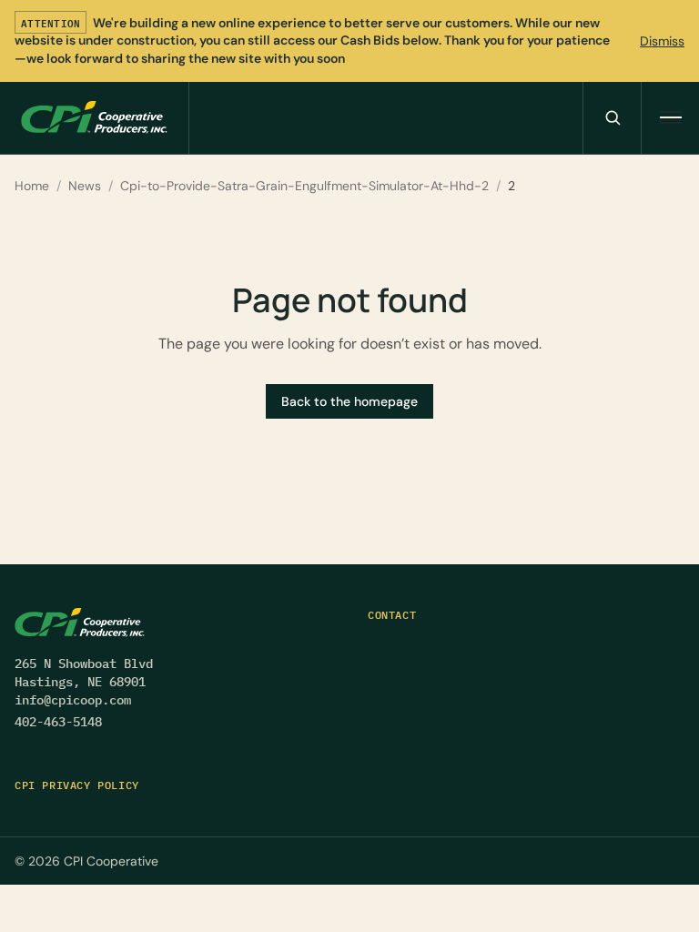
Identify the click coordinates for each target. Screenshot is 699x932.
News (84, 185)
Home (32, 185)
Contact (392, 615)
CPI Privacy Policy (77, 785)
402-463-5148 (58, 722)
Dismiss (662, 41)
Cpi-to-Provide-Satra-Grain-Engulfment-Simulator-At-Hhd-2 (304, 185)
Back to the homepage (349, 401)
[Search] (611, 118)
